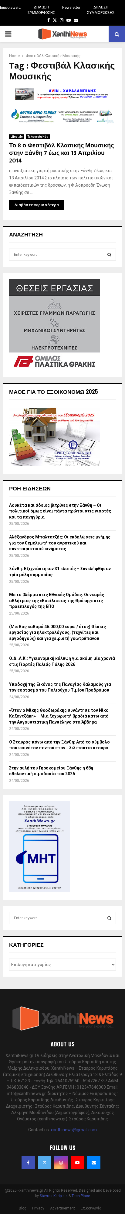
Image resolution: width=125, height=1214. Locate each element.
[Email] (93, 1162)
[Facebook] (28, 1162)
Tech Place (81, 1196)
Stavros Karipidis (54, 1196)
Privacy (38, 1208)
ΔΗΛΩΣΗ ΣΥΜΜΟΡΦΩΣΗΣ (41, 10)
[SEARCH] (109, 255)
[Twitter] (44, 1162)
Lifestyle (17, 136)
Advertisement (62, 1208)
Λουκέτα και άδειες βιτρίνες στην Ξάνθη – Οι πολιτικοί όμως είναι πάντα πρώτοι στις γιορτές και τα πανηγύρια (60, 511)
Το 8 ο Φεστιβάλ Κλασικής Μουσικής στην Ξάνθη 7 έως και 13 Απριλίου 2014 (61, 153)
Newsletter (71, 7)
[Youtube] (77, 1162)
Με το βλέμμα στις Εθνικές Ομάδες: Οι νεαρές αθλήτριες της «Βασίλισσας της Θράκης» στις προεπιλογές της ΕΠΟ (56, 600)
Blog (22, 1208)
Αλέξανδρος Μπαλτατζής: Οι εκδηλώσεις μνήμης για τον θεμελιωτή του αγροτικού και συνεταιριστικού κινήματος (59, 543)
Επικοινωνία (10, 7)
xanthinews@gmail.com (74, 1129)
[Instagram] (61, 1162)
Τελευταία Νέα (37, 136)
